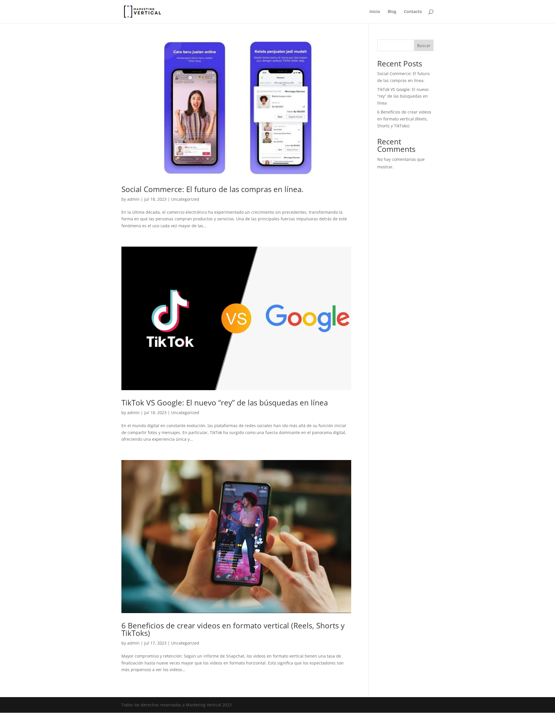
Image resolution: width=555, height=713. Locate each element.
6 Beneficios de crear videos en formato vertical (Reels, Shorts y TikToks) (233, 629)
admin (133, 199)
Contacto (413, 12)
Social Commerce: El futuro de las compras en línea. (212, 189)
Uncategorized (185, 199)
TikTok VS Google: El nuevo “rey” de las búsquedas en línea (224, 402)
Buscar (423, 45)
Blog (392, 12)
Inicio (374, 12)
